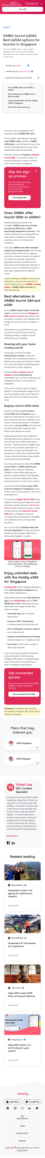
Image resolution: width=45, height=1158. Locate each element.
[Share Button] (38, 78)
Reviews (6, 27)
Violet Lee (24, 784)
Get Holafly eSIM (19, 198)
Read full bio (12, 836)
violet (18, 66)
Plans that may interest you (19, 107)
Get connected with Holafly (24, 694)
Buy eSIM (22, 9)
